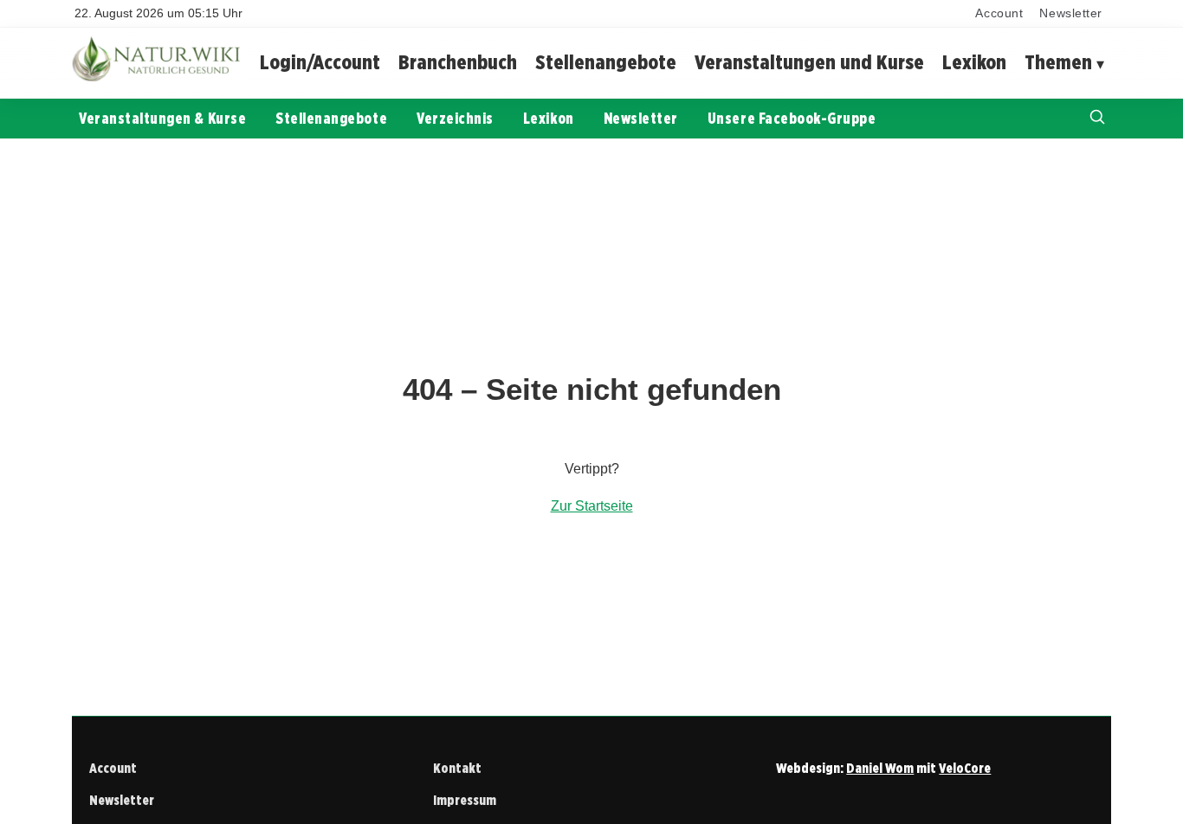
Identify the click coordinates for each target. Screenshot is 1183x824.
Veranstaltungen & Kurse (162, 118)
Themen (1058, 61)
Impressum (464, 800)
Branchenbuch (457, 61)
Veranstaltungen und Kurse (809, 61)
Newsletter (1070, 13)
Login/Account (320, 61)
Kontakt (457, 768)
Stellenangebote (605, 61)
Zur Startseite (592, 506)
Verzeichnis (455, 118)
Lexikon (974, 61)
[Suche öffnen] (1097, 119)
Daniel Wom (880, 768)
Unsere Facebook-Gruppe (792, 118)
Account (999, 13)
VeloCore (965, 768)
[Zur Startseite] (158, 77)
